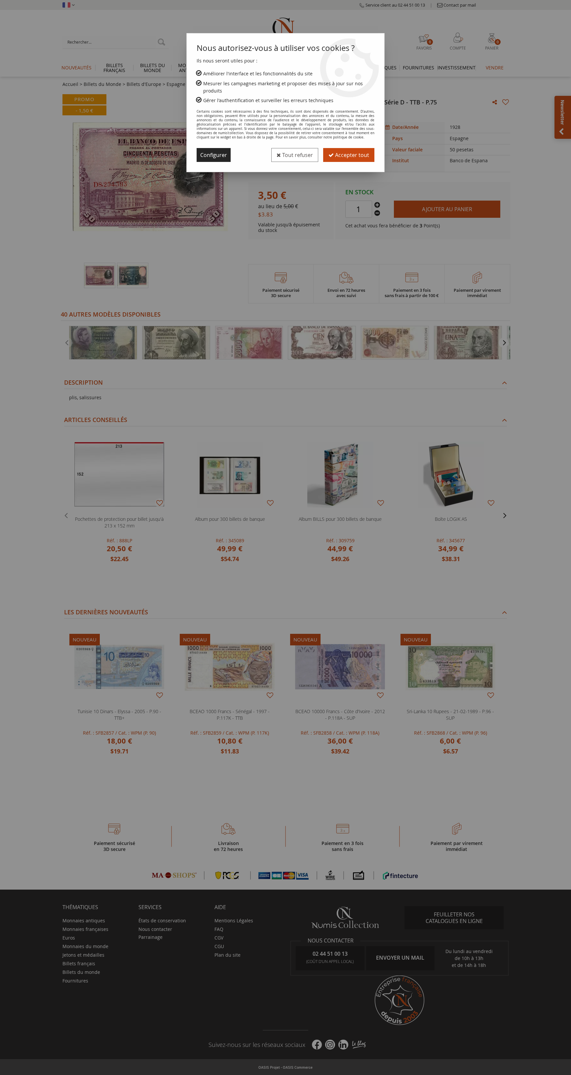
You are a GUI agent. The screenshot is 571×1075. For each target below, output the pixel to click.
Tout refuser (297, 155)
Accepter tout (351, 155)
